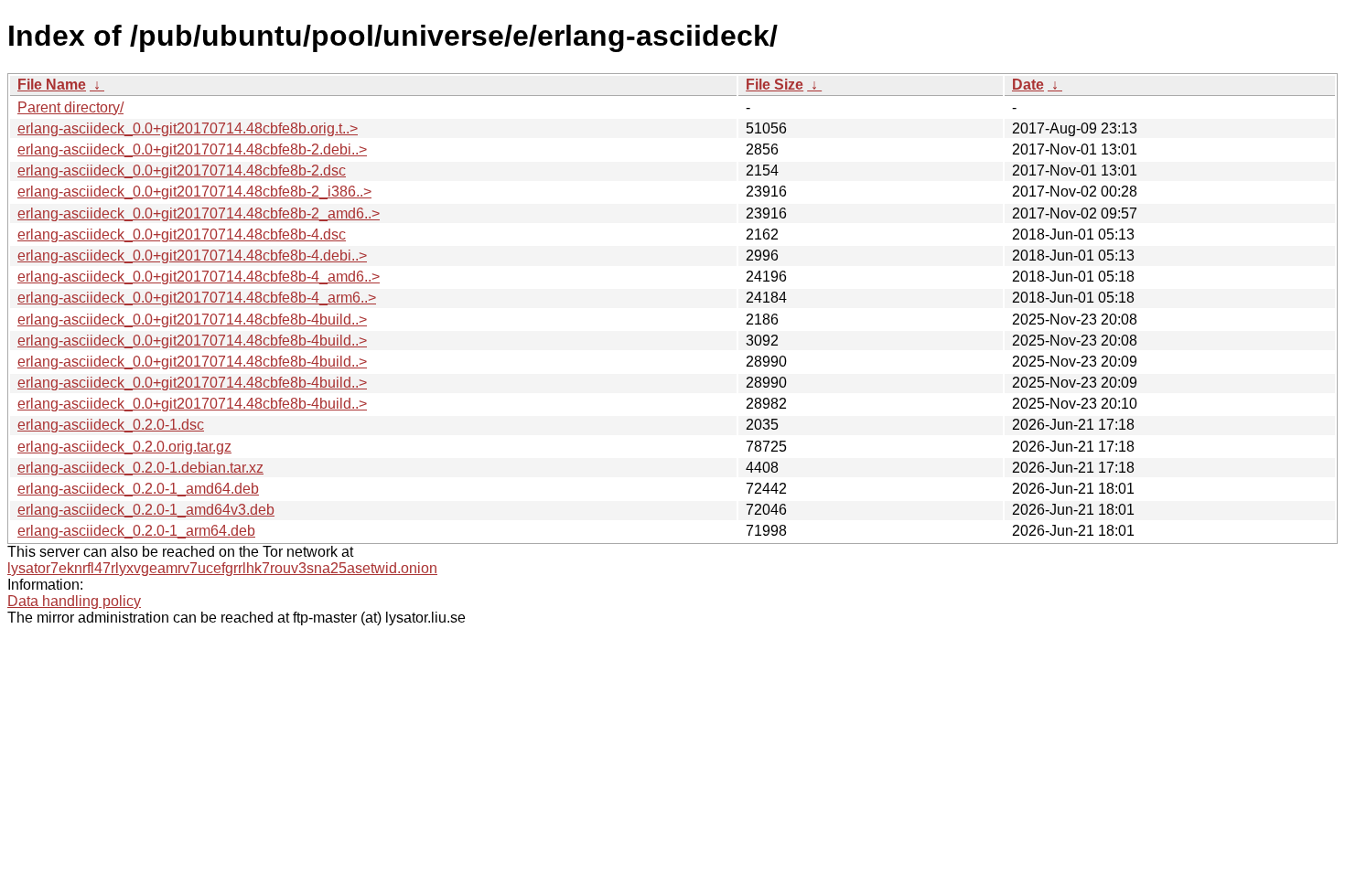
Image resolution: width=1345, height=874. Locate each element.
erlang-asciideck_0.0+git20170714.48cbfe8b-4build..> (192, 319)
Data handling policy (74, 601)
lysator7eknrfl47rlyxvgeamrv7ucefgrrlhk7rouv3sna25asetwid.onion (222, 568)
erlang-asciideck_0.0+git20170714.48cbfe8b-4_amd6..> (198, 276)
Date (1028, 84)
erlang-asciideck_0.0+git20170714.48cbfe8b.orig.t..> (187, 128)
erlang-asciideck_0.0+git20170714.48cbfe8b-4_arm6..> (196, 297)
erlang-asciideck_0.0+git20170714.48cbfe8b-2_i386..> (194, 191)
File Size (774, 84)
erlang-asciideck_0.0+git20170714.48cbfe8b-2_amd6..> (198, 213)
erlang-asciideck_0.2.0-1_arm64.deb (136, 530)
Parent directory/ (70, 107)
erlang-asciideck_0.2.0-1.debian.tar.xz (140, 467)
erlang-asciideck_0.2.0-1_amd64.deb (138, 488)
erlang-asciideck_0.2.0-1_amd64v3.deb (145, 509)
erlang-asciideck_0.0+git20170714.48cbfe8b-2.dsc (181, 170)
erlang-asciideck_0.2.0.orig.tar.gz (124, 446)
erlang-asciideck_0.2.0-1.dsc (110, 424)
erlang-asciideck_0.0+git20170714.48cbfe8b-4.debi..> (192, 255)
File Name (51, 84)
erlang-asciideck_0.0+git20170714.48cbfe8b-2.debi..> (192, 149)
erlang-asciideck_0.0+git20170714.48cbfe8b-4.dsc (181, 234)
